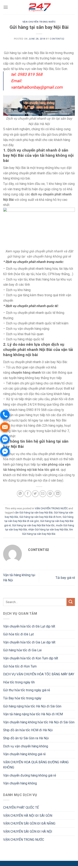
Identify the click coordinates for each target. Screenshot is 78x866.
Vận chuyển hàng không (20, 783)
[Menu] (5, 7)
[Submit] (71, 602)
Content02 (57, 38)
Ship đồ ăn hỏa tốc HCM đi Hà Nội (28, 730)
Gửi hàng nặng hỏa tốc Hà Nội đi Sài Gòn (32, 706)
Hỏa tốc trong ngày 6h (19, 682)
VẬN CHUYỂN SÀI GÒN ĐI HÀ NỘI (27, 831)
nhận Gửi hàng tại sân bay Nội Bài (48, 529)
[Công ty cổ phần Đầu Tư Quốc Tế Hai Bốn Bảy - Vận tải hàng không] (39, 7)
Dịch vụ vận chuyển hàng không (25, 746)
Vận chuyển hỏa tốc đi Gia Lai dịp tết (29, 642)
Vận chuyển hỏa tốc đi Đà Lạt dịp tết (29, 626)
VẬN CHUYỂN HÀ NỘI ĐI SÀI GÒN (27, 816)
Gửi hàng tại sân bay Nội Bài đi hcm (40, 516)
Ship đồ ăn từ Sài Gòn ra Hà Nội (26, 738)
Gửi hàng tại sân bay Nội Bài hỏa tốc (33, 525)
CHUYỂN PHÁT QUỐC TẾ (21, 807)
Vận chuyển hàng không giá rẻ (24, 754)
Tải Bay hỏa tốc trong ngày (22, 698)
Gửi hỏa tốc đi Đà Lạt (18, 634)
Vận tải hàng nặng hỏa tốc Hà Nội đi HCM (33, 714)
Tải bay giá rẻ (65, 578)
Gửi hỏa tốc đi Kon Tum (20, 666)
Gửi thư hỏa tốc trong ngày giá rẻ (26, 690)
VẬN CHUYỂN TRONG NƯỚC (39, 21)
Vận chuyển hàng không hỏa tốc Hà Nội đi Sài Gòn (38, 722)
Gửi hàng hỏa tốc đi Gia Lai (22, 650)
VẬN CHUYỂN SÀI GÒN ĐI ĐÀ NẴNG (29, 823)
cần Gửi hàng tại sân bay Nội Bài (33, 512)
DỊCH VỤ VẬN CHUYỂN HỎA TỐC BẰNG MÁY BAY (38, 674)
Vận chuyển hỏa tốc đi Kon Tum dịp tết (30, 658)
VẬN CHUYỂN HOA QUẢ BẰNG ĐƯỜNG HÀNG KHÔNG (36, 765)
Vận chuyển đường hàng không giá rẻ (29, 775)
